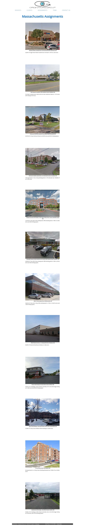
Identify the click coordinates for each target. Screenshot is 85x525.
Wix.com (37, 524)
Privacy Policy (59, 524)
